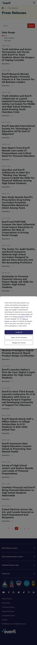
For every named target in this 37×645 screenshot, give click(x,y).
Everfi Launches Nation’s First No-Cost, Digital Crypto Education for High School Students (18, 373)
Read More (6, 64)
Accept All (18, 332)
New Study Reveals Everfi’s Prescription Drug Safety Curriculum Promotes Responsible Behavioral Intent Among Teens (17, 202)
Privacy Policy (25, 314)
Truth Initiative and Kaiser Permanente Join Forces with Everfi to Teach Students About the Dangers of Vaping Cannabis (18, 54)
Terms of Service (18, 317)
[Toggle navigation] (34, 3)
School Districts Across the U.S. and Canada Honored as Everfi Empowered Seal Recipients (18, 513)
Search (31, 26)
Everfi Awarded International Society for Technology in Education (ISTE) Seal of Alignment (18, 129)
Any (5, 36)
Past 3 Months (9, 38)
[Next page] (28, 528)
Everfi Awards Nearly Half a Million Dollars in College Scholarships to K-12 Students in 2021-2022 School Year (17, 424)
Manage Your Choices (19, 343)
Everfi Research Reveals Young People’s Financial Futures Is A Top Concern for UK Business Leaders (18, 77)
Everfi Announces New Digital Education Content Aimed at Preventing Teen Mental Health (16, 447)
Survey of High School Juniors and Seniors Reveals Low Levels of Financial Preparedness (17, 469)
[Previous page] (8, 528)
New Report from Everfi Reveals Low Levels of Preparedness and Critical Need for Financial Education (18, 151)
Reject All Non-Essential (19, 337)
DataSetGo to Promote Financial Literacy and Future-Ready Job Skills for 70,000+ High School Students (17, 282)
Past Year (7, 41)
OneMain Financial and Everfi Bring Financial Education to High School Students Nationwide (18, 491)
